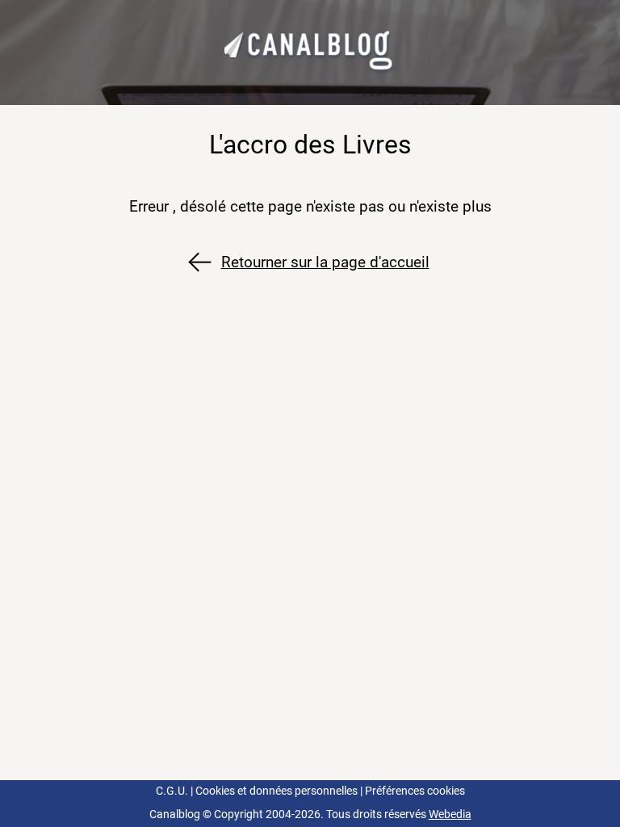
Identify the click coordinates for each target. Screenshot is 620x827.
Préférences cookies (415, 791)
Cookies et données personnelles (276, 791)
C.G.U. (172, 791)
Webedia (450, 814)
